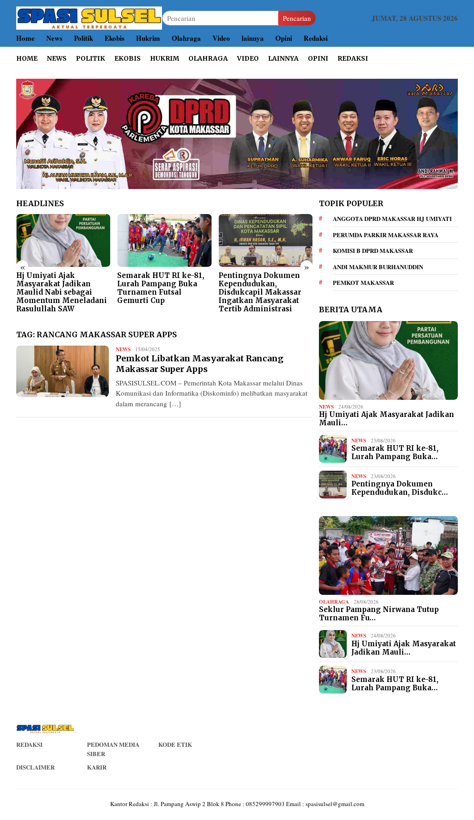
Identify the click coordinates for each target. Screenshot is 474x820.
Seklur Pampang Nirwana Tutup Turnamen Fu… (379, 614)
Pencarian (297, 18)
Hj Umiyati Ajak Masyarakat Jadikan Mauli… (386, 418)
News (123, 349)
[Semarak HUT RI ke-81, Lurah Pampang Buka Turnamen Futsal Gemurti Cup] (164, 240)
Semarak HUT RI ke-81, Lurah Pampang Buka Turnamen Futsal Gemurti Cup (160, 288)
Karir (96, 767)
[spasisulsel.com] (89, 17)
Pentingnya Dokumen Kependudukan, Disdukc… (399, 488)
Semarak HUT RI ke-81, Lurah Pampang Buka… (394, 452)
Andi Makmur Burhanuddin (378, 266)
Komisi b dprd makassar (373, 250)
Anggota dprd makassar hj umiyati (392, 218)
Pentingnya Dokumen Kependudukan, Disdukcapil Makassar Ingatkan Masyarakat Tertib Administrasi (259, 292)
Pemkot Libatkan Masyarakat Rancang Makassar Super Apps (199, 363)
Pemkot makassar (363, 282)
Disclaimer (35, 767)
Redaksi (29, 744)
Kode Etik (175, 744)
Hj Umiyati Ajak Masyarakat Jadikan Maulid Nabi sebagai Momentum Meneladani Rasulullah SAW (61, 292)
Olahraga (334, 602)
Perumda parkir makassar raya (385, 234)
